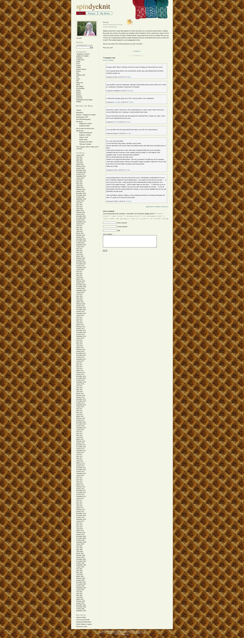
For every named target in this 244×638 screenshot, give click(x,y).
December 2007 (81, 582)
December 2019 (81, 307)
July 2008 (79, 569)
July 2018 (79, 340)
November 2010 (81, 515)
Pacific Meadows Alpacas (84, 624)
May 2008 (79, 572)
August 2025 (80, 178)
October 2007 (80, 586)
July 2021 (79, 271)
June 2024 (79, 205)
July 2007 (79, 591)
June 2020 (79, 296)
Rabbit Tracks (83, 139)
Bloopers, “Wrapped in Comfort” (86, 115)
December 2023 (81, 216)
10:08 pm (128, 77)
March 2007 (80, 599)
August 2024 (80, 201)
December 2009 (81, 536)
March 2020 (80, 302)
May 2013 (79, 458)
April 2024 (79, 208)
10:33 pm (128, 201)
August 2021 (80, 269)
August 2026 (80, 155)
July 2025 (79, 180)
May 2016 (79, 389)
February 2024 (80, 212)
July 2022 (79, 248)
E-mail (119, 226)
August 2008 (80, 567)
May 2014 (79, 435)
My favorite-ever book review (85, 128)
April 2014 (79, 437)
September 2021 (81, 267)
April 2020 (79, 300)
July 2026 (79, 157)
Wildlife (78, 102)
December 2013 (81, 445)
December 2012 (81, 468)
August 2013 (80, 452)
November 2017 (81, 355)
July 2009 (79, 546)
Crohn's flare (80, 60)
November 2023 (81, 218)
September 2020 (81, 290)
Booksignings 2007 (82, 117)
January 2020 (80, 306)
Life (77, 77)
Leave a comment (108, 60)
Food (77, 63)
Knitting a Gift (80, 75)
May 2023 (79, 229)
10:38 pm (130, 91)
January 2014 (80, 443)
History (78, 71)
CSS (144, 633)
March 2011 (80, 508)
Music (78, 84)
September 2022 (81, 245)
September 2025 (81, 176)
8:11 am (128, 133)
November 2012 (81, 469)
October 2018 (80, 334)
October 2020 (80, 288)
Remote (78, 94)
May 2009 (79, 550)
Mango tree (79, 82)
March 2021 (80, 279)
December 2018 (81, 330)
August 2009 (80, 544)
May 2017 (79, 367)
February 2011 (80, 510)
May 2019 (79, 321)
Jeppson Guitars (81, 617)
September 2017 (81, 359)
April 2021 (79, 277)
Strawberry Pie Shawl (86, 142)
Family (78, 61)
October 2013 (80, 449)
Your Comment (107, 234)
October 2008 (80, 563)
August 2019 (80, 315)
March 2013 (80, 462)
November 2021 (81, 264)
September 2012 (81, 473)
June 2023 (79, 227)
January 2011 (80, 511)
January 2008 (80, 580)
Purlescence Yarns (81, 626)
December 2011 (81, 490)
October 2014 (80, 426)
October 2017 (80, 357)
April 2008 (79, 574)
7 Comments (136, 51)
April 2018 (79, 346)
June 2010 (79, 525)
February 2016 (80, 395)
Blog (81, 13)
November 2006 (81, 607)
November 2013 (81, 447)
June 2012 (79, 479)
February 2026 (80, 166)
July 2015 (79, 409)
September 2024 (81, 199)
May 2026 (79, 161)
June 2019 (79, 319)
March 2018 (80, 348)
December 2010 (81, 513)
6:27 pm (127, 170)
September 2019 (81, 313)
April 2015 (79, 414)
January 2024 (80, 214)
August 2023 (80, 224)
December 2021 (81, 262)
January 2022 (80, 260)
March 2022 (80, 256)
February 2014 (80, 441)
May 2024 (79, 206)
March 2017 (80, 370)
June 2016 (79, 388)
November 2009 (81, 538)
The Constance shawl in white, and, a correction (87, 148)
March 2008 (80, 576)
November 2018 (81, 332)
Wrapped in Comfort (85, 123)
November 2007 (81, 584)
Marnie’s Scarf (83, 137)
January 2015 (80, 420)
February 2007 (80, 601)
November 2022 (81, 241)
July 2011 (79, 500)
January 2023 (80, 237)
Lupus (78, 79)
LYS (77, 81)
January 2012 (80, 489)
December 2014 (81, 422)
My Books (105, 13)
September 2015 (81, 405)
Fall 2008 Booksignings (83, 119)
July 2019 (79, 317)
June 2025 (79, 182)
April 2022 (79, 254)
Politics (78, 90)
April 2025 (79, 186)
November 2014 (81, 424)
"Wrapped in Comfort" (83, 54)
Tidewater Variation (85, 144)
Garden (78, 67)
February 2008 (80, 578)
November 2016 (81, 378)
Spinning (79, 96)
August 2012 (80, 475)
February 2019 (80, 327)
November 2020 (81, 287)
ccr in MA (117, 102)
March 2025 (80, 187)
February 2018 (80, 349)
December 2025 (81, 170)
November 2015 (81, 401)
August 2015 (80, 407)
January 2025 (80, 191)
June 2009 (79, 548)
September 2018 (81, 336)
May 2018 (79, 344)
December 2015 (81, 399)
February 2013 (80, 464)
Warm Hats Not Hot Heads (84, 100)
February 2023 (80, 235)
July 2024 (79, 203)
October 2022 (80, 243)
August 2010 (80, 521)
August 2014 (80, 429)
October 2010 (80, 517)
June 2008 (79, 571)
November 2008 (81, 561)
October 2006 (80, 609)
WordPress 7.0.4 (125, 634)
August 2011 (80, 498)
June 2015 (79, 410)
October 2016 (80, 380)
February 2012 (80, 487)
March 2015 (80, 416)
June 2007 (79, 593)
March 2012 (80, 485)
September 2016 (81, 382)
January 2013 (80, 466)
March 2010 (80, 530)
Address (78, 110)
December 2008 (81, 559)
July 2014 (79, 431)
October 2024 (80, 197)
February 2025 (80, 189)
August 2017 (80, 361)
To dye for (79, 98)
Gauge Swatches (81, 69)
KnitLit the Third (84, 126)
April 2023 (79, 231)
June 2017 (79, 365)
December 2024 (81, 193)
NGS (115, 122)
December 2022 (81, 239)
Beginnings (79, 112)
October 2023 (80, 220)
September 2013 (81, 450)
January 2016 (80, 397)
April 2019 (79, 323)
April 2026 (79, 163)
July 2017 (79, 363)
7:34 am (130, 102)
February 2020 (80, 304)
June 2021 (79, 273)
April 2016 (79, 391)
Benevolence (128, 631)
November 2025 (81, 172)
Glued (106, 22)
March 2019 (80, 325)
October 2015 (80, 403)
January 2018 (80, 351)
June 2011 (79, 502)
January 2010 (80, 534)
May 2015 (79, 412)
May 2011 (79, 504)
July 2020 (79, 294)
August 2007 (80, 590)
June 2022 (79, 250)
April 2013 (79, 460)
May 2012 (79, 481)
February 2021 (80, 281)
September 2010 (81, 519)
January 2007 (80, 603)
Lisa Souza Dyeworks (83, 619)
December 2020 (81, 285)
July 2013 (79, 454)
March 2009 (80, 553)
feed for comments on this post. (157, 206)
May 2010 (79, 527)
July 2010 (79, 523)
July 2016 (79, 386)
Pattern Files (80, 131)
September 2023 (81, 222)
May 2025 (79, 184)
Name (119, 223)
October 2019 (80, 311)
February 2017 (80, 372)
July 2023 (79, 226)
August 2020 (80, 292)
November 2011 (81, 492)
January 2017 (80, 374)
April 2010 (79, 529)
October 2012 (80, 471)
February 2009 (80, 555)
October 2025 (80, 174)
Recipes (78, 92)
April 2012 (79, 483)
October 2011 (80, 494)
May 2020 (79, 298)
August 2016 (80, 384)
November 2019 (81, 309)
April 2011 (79, 506)
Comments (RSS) (119, 633)
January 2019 (80, 328)
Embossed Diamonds (85, 133)
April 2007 (79, 597)
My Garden (79, 86)
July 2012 (79, 477)
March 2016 (80, 393)
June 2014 (79, 433)
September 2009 (81, 542)
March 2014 (80, 439)
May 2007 (79, 595)
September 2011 (81, 496)
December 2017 (81, 353)
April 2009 (79, 551)
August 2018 (80, 338)
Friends (78, 65)
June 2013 (79, 456)
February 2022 (80, 258)
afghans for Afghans (82, 56)
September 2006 (81, 611)
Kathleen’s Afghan (85, 135)
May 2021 (79, 275)
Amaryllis (79, 58)
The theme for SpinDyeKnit (108, 631)
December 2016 (81, 376)
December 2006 (81, 605)
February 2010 (80, 532)
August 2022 (80, 246)
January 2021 (80, 283)
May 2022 (79, 252)
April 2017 (79, 368)
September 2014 (81, 428)
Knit (77, 73)
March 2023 (80, 233)
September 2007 (81, 588)
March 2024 (80, 210)
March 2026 (80, 165)
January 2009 (80, 557)
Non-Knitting (80, 88)
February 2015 (80, 418)
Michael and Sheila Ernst (83, 622)
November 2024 (81, 195)
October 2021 (80, 266)
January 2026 (80, 168)
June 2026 (79, 159)
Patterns (91, 13)
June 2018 (79, 342)
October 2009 (80, 540)
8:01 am (127, 122)
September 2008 (81, 565)
